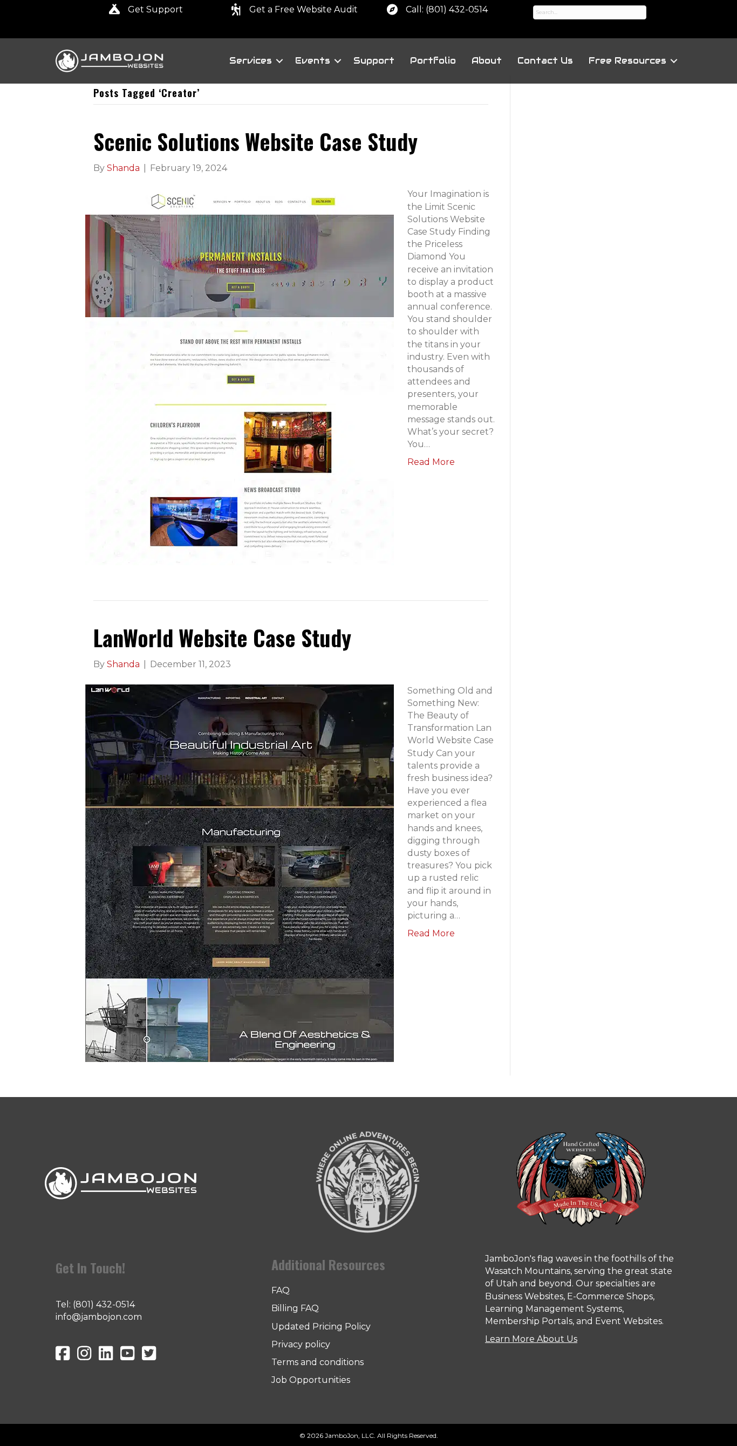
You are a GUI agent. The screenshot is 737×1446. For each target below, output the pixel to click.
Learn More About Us (531, 1339)
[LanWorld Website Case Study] (239, 872)
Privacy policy (300, 1344)
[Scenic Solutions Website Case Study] (239, 376)
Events (312, 60)
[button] (279, 61)
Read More (431, 462)
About (487, 60)
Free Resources (627, 60)
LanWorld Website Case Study (222, 637)
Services (250, 60)
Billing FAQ (295, 1308)
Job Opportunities (310, 1380)
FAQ (280, 1290)
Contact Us (545, 60)
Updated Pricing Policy (321, 1326)
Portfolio (433, 60)
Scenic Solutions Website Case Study (255, 141)
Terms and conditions (317, 1362)
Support (373, 60)
